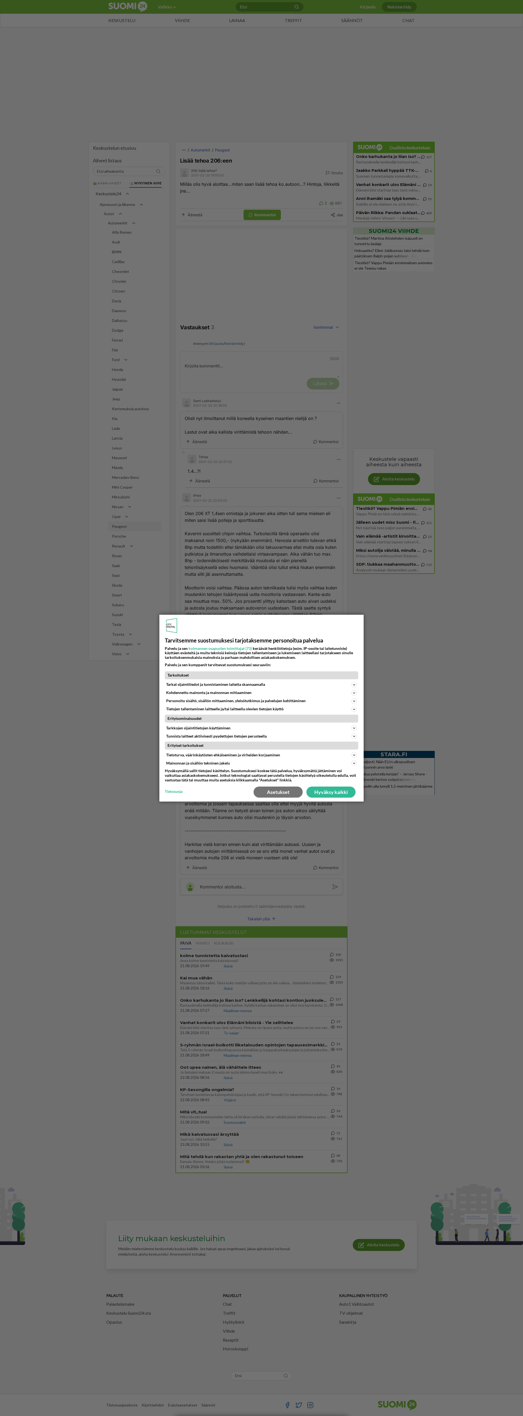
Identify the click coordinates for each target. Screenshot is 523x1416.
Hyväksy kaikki (331, 792)
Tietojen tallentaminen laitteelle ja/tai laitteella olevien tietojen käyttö (225, 709)
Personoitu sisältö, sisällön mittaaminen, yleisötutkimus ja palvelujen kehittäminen (236, 700)
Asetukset (278, 792)
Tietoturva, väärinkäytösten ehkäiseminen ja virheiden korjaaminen (223, 755)
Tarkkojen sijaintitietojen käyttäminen (198, 728)
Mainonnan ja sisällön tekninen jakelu (198, 763)
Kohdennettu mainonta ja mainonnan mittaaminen (208, 692)
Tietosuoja (174, 791)
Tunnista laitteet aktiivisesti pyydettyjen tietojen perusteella (216, 736)
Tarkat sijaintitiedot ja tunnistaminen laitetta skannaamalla (215, 684)
